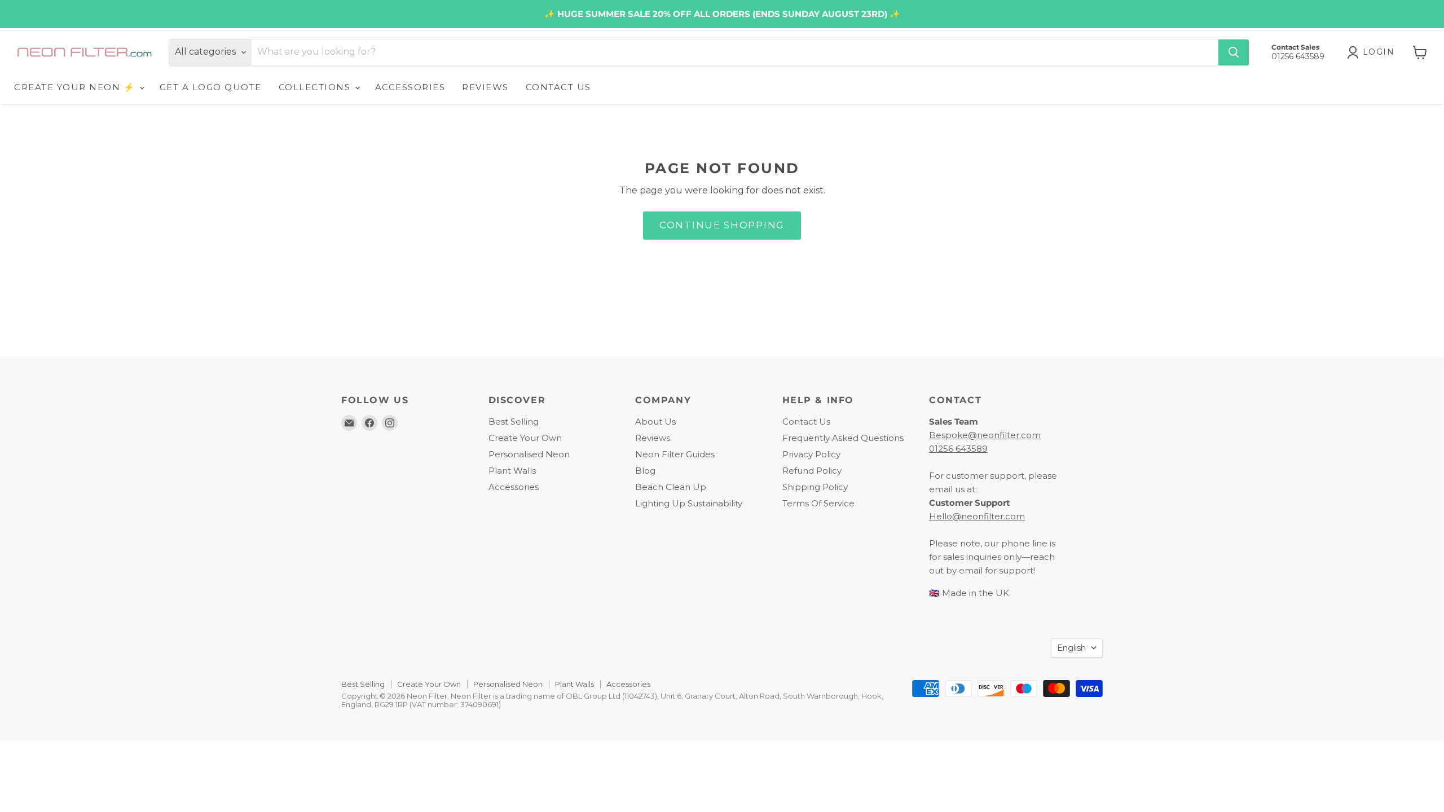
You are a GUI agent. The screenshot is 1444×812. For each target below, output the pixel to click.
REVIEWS (485, 87)
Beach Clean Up (670, 487)
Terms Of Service (818, 503)
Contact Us (806, 421)
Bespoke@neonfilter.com (985, 435)
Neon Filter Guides (675, 454)
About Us (655, 421)
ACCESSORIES (410, 87)
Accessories (513, 487)
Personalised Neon (529, 454)
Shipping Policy (815, 487)
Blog (645, 470)
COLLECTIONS (316, 87)
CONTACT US (558, 87)
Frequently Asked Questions (843, 438)
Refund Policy (812, 470)
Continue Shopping (722, 225)
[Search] (1233, 52)
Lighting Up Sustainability (688, 503)
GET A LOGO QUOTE (211, 87)
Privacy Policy (811, 454)
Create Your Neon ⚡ (76, 87)
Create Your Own (525, 438)
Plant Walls (512, 470)
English (1071, 648)
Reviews (652, 438)
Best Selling (513, 421)
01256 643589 (958, 448)
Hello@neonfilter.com (977, 516)
